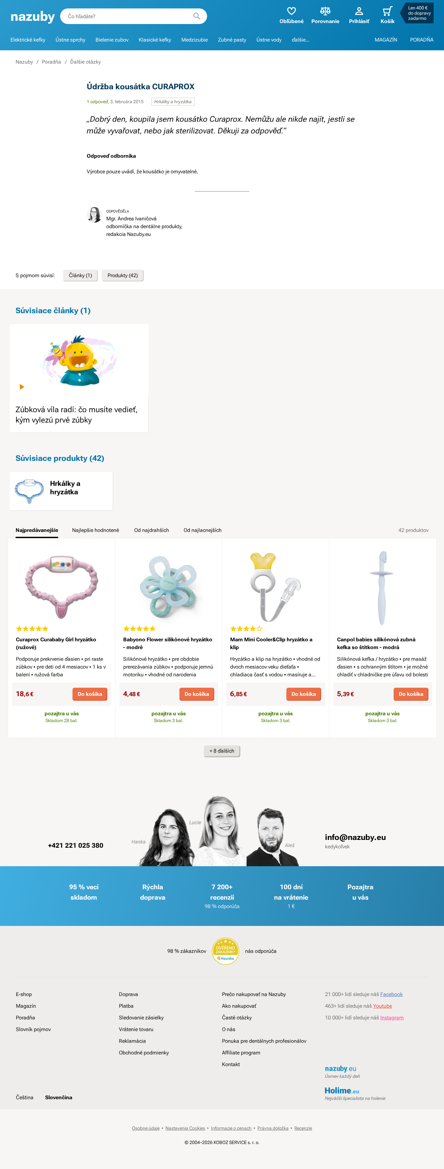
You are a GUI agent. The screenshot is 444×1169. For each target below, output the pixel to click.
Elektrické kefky (27, 40)
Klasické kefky (155, 40)
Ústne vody (268, 40)
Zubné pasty (232, 40)
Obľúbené (292, 21)
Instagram (392, 1018)
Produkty (123, 275)
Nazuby (24, 62)
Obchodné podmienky (144, 1053)
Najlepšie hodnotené (95, 530)
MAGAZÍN (386, 40)
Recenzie (303, 1128)
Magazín (26, 1006)
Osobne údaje (146, 1128)
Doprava (128, 994)
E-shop (24, 994)
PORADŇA (422, 40)
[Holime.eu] (376, 1091)
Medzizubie (194, 40)
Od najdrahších (151, 530)
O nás (228, 1029)
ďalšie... (300, 40)
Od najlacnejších (203, 530)
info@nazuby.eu (355, 837)
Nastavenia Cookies (185, 1128)
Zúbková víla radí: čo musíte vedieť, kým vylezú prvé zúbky (77, 415)
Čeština (24, 1097)
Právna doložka (273, 1128)
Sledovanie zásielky (141, 1018)
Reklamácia (132, 1041)
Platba (126, 1006)
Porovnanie (325, 21)
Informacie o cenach (231, 1128)
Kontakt (231, 1064)
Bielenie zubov (112, 40)
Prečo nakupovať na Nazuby (254, 994)
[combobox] (133, 16)
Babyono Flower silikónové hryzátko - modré (167, 643)
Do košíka (90, 694)
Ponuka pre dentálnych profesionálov (264, 1041)
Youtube (382, 1006)
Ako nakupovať (239, 1006)
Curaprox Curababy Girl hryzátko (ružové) (56, 643)
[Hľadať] (197, 16)
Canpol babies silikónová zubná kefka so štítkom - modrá (376, 643)
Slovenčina (58, 1097)
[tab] (37, 532)
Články (80, 275)
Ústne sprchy (70, 40)
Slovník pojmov (33, 1029)
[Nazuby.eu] (32, 16)
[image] (79, 360)
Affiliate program (241, 1053)
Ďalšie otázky (85, 62)
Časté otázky (237, 1018)
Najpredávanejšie (37, 530)
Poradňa (51, 62)
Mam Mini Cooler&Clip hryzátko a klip (271, 643)
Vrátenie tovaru (136, 1029)
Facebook (391, 994)
